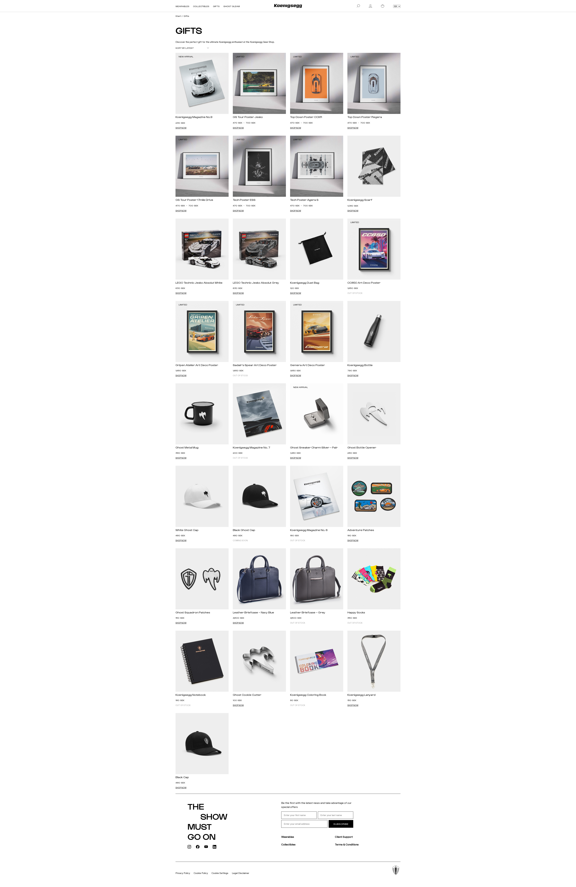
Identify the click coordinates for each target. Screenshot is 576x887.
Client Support (344, 837)
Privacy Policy (183, 873)
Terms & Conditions (347, 844)
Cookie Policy (201, 873)
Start (178, 16)
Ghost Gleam (231, 6)
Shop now (181, 128)
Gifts (216, 6)
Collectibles (201, 6)
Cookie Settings (220, 873)
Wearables (182, 6)
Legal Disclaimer (240, 873)
